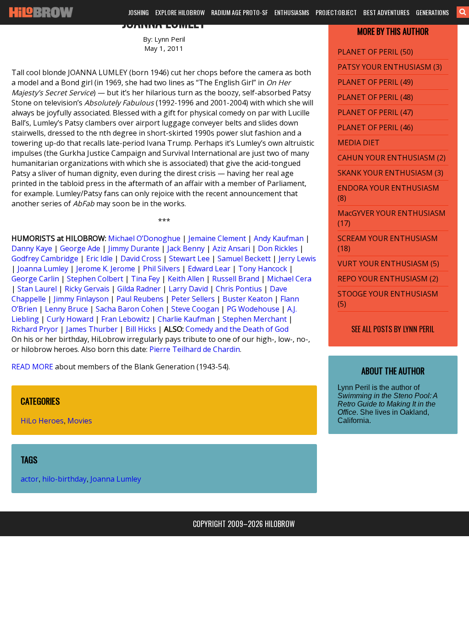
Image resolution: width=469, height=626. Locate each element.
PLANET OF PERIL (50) (375, 52)
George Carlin (35, 279)
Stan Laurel (37, 289)
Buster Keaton (248, 299)
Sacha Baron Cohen (130, 309)
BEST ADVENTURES (386, 12)
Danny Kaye (31, 248)
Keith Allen (186, 279)
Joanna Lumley (42, 269)
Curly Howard (70, 319)
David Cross (140, 258)
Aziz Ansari (231, 248)
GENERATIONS (432, 12)
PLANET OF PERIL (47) (375, 112)
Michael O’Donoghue (144, 238)
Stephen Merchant (255, 319)
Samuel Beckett (244, 258)
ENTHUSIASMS (291, 12)
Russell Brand (235, 279)
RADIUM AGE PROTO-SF (239, 12)
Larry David (188, 289)
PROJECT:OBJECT (336, 12)
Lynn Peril (418, 329)
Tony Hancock (262, 269)
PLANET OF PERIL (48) (375, 97)
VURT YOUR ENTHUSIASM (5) (388, 263)
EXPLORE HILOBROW (180, 12)
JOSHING (138, 12)
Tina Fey (145, 279)
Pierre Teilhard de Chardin (194, 349)
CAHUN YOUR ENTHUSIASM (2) (392, 158)
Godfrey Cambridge (44, 258)
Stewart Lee (189, 258)
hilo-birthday (64, 479)
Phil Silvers (161, 269)
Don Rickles (278, 248)
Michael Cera (289, 279)
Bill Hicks (140, 329)
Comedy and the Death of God (237, 329)
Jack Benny (186, 248)
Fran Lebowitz (125, 319)
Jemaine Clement (217, 238)
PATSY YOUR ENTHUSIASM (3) (390, 67)
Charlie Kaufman (186, 319)
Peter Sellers (193, 299)
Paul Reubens (140, 299)
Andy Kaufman (279, 238)
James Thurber (92, 329)
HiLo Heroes (42, 421)
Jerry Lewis (297, 258)
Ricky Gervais (87, 289)
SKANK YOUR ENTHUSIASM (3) (390, 173)
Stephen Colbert (95, 279)
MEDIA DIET (359, 142)
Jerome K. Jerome (105, 269)
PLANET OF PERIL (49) (375, 82)
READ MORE (32, 367)
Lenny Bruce (66, 309)
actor (29, 479)
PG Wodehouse (253, 309)
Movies (79, 421)
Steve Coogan (195, 309)
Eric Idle (99, 258)
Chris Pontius (239, 289)
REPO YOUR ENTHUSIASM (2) (388, 279)
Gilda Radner (139, 289)
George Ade (80, 248)
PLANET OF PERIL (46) (375, 127)
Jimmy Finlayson (81, 299)
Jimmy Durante (133, 248)
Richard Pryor (34, 329)
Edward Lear (209, 269)
